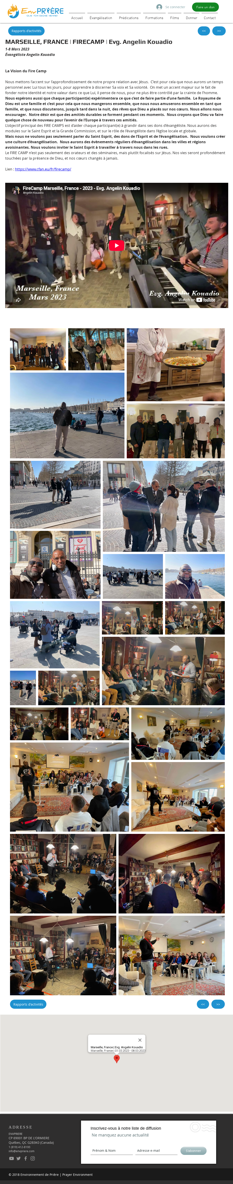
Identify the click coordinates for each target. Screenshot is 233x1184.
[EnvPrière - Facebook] (25, 1158)
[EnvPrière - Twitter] (18, 1158)
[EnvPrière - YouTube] (11, 1158)
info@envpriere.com (21, 1151)
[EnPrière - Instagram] (32, 1158)
